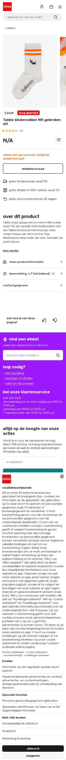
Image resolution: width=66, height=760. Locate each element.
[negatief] (55, 320)
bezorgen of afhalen (19, 378)
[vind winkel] (58, 355)
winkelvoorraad (33, 168)
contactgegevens (15, 285)
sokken (10, 28)
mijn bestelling (14, 373)
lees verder (11, 250)
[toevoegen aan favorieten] (58, 139)
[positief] (44, 320)
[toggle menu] (60, 7)
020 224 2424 (12, 398)
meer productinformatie (26, 262)
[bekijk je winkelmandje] (51, 6)
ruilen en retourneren (19, 383)
